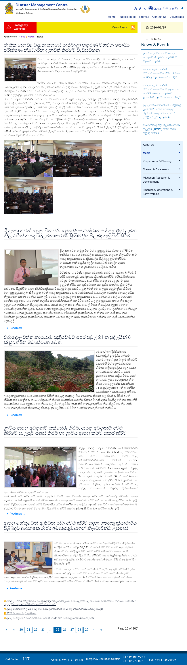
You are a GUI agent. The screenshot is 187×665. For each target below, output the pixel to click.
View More (118, 27)
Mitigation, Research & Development (156, 179)
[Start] (6, 629)
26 (64, 629)
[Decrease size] (145, 8)
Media (146, 153)
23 (43, 629)
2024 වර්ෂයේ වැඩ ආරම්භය (21, 613)
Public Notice (127, 16)
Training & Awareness (156, 169)
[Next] (94, 629)
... (50, 629)
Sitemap (144, 16)
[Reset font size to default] (140, 8)
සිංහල (167, 8)
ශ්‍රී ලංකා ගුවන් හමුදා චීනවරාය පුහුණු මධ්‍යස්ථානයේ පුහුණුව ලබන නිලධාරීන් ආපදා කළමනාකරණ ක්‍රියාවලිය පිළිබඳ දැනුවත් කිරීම (70, 233)
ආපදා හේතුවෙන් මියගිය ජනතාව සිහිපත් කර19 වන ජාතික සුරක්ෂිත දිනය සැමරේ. (50, 618)
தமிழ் (175, 8)
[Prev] (14, 629)
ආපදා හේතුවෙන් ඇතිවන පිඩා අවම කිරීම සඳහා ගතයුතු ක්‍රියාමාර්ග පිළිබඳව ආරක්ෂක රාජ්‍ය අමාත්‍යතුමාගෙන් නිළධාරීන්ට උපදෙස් (70, 525)
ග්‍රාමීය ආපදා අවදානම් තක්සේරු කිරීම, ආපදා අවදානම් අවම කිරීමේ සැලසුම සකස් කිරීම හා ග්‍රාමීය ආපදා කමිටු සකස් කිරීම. (65, 430)
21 (28, 629)
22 (35, 629)
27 (72, 629)
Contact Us (159, 16)
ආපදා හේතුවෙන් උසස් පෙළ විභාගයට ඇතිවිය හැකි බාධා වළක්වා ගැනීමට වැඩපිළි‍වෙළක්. (55, 608)
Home (112, 16)
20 (21, 629)
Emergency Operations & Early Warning (158, 192)
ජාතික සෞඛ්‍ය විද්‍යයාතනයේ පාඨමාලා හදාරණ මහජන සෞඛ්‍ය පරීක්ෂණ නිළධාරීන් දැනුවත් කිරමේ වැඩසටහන (67, 47)
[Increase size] (136, 8)
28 (79, 629)
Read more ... (17, 327)
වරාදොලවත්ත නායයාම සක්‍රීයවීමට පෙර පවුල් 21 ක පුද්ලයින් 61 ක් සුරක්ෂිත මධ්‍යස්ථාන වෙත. (68, 340)
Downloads (176, 16)
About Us (148, 144)
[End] (101, 629)
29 (86, 629)
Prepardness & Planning (157, 161)
